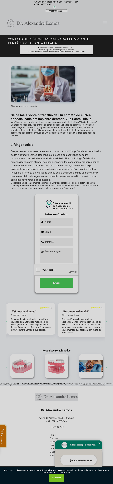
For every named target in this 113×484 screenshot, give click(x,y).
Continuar (56, 478)
